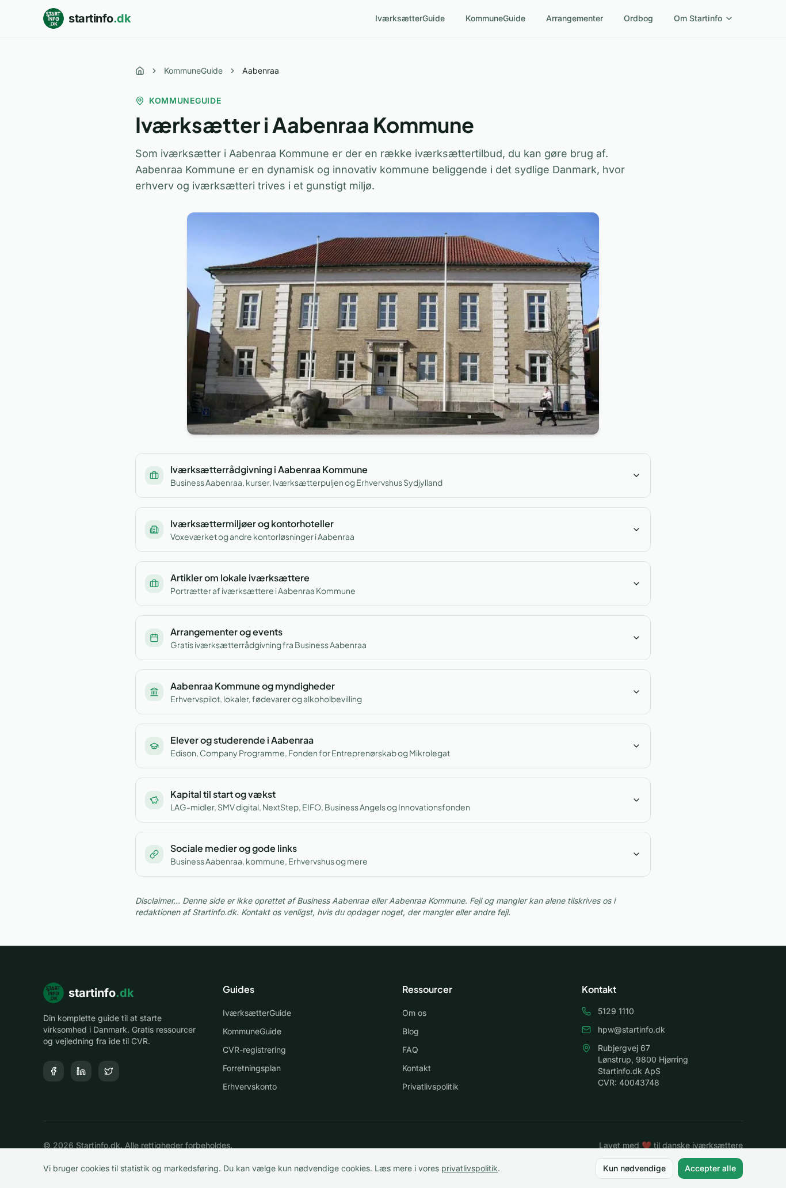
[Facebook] (53, 1071)
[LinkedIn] (81, 1071)
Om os (414, 1013)
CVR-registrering (254, 1049)
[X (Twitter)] (108, 1071)
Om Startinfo (698, 18)
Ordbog (638, 18)
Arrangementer (574, 18)
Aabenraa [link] (260, 70)
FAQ (410, 1049)
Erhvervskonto (250, 1086)
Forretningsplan (252, 1068)
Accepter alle (710, 1168)
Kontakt (416, 1068)
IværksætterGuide (410, 18)
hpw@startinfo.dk (631, 1029)
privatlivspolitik (469, 1168)
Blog (410, 1031)
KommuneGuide (495, 18)
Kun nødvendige (634, 1168)
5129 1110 (616, 1011)
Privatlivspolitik (430, 1086)
